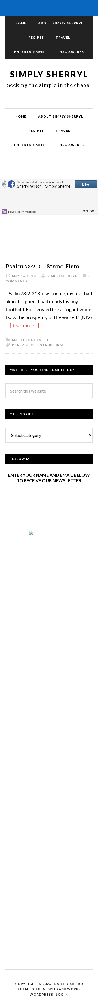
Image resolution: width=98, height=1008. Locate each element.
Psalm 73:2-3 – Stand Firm (42, 266)
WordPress (41, 994)
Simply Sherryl (49, 74)
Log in (62, 994)
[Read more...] (24, 325)
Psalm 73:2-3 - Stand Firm (37, 345)
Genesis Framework (58, 989)
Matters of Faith (30, 340)
